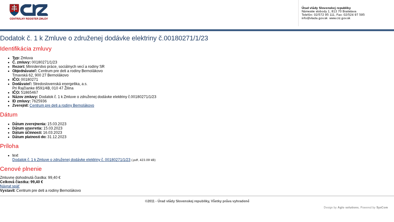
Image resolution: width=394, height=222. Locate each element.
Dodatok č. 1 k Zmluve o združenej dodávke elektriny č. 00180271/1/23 (71, 160)
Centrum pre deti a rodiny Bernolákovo (62, 105)
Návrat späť (10, 186)
